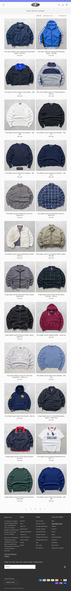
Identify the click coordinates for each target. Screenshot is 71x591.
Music (53, 534)
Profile (22, 542)
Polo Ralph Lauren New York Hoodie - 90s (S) (20, 416)
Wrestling (54, 542)
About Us (22, 526)
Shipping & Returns (25, 531)
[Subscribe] (33, 567)
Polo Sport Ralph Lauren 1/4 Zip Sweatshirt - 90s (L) (51, 93)
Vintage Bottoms (41, 531)
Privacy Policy (24, 540)
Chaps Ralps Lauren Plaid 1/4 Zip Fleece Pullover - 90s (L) (51, 295)
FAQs (21, 523)
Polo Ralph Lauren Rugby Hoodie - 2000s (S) (51, 335)
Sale (37, 542)
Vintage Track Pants (42, 537)
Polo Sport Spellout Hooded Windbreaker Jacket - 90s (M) (51, 52)
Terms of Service (25, 537)
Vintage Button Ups (41, 540)
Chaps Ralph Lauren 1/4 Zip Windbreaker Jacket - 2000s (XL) (51, 417)
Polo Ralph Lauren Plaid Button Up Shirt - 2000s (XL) (19, 214)
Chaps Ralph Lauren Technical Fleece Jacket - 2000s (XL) (20, 295)
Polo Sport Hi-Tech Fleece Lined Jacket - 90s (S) (20, 93)
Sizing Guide (23, 529)
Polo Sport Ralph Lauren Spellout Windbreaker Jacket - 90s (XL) (20, 52)
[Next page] (45, 509)
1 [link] (26, 509)
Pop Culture (55, 545)
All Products (39, 548)
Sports (54, 531)
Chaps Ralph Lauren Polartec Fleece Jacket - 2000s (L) (20, 336)
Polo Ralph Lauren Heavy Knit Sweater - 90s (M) (19, 133)
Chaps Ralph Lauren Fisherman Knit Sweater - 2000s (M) (20, 498)
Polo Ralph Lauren (57, 523)
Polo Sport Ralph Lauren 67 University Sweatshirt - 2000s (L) (19, 376)
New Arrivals (39, 521)
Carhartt (54, 529)
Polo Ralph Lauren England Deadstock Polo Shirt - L (51, 457)
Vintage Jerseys (40, 534)
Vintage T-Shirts (40, 523)
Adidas (54, 526)
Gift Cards (39, 545)
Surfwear (54, 540)
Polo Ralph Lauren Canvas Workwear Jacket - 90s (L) (20, 255)
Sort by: (39, 15)
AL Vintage (11, 588)
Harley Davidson (56, 537)
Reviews (22, 521)
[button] (4, 5)
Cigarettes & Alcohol (57, 548)
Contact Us (23, 534)
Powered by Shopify (18, 588)
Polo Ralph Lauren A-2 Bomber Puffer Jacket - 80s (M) (51, 255)
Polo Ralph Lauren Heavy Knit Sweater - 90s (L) (51, 133)
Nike (53, 521)
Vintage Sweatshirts (42, 526)
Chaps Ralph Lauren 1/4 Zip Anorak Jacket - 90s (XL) (19, 457)
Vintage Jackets (40, 529)
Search (22, 545)
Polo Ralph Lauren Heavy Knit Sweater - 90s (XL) (51, 174)
